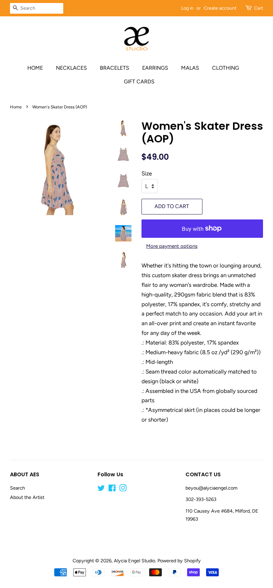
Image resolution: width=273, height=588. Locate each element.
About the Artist (27, 497)
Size (146, 173)
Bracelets (114, 68)
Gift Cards (139, 81)
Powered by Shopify (179, 561)
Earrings (155, 68)
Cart (258, 8)
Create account (220, 8)
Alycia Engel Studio (134, 561)
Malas (190, 68)
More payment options (171, 246)
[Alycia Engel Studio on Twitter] (101, 489)
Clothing (225, 68)
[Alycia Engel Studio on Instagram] (123, 489)
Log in (187, 8)
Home (35, 68)
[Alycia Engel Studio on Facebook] (112, 489)
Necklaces (71, 68)
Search (17, 488)
